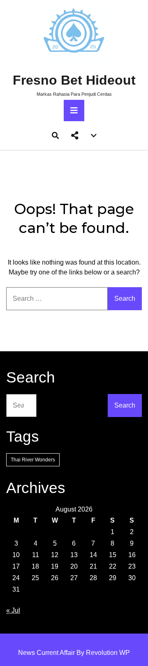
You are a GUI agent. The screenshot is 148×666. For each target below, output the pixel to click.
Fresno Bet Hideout (74, 80)
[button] (75, 135)
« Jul (13, 610)
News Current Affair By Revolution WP (74, 652)
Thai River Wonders (33, 460)
